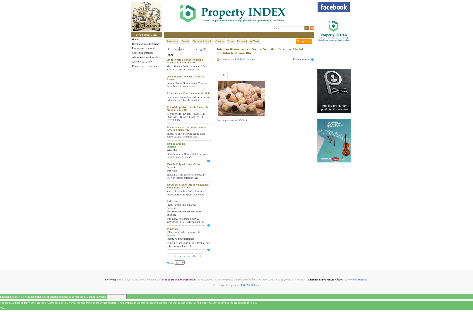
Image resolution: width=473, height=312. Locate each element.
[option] (239, 13)
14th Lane (172, 201)
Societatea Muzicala (356, 279)
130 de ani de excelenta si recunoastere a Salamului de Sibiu (188, 186)
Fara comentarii (301, 59)
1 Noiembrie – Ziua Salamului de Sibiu (188, 93)
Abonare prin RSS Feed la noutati (238, 59)
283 (194, 255)
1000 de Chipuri (176, 144)
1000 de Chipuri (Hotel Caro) (183, 164)
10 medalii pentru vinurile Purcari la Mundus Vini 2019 (187, 108)
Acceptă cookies (116, 296)
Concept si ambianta (142, 52)
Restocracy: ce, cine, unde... (146, 66)
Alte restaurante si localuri (146, 57)
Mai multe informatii (95, 296)
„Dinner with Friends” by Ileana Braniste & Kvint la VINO (185, 61)
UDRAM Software (251, 285)
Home (135, 39)
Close (3, 308)
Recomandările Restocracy (146, 44)
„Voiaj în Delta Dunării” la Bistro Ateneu (185, 77)
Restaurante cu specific (144, 48)
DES (222, 75)
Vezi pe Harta (304, 41)
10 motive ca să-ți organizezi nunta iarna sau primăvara (186, 128)
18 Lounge (172, 229)
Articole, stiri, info (142, 61)
